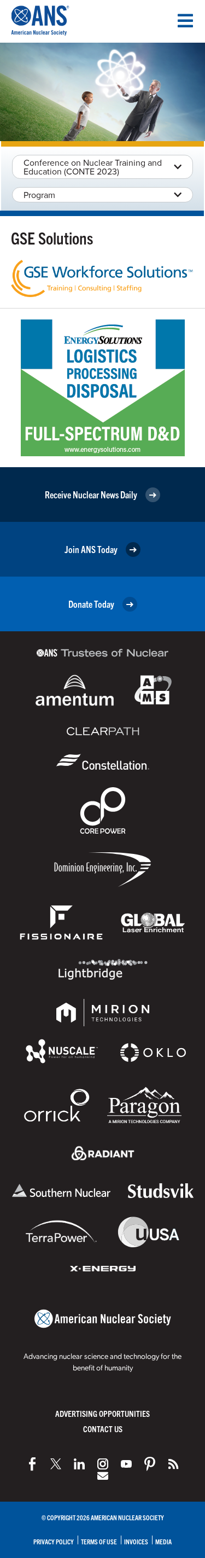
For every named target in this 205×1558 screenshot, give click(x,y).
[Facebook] (32, 1463)
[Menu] (185, 21)
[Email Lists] (102, 1475)
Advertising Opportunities (102, 1413)
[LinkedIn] (79, 1463)
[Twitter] (55, 1463)
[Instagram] (102, 1463)
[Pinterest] (149, 1463)
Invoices (136, 1541)
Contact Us (102, 1428)
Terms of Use (99, 1541)
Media (163, 1541)
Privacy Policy (53, 1541)
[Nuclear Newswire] (173, 1463)
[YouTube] (126, 1463)
